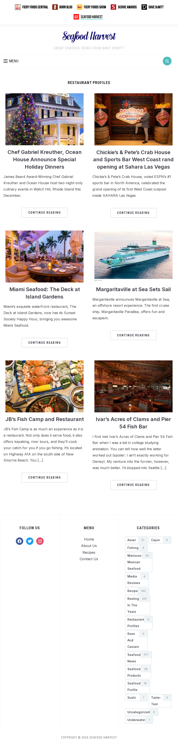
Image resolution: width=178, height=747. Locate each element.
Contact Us (89, 559)
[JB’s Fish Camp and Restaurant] (44, 363)
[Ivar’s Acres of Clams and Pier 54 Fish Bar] (133, 363)
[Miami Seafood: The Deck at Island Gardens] (44, 233)
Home (89, 539)
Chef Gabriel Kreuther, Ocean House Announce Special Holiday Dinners (45, 159)
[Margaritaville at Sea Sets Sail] (133, 233)
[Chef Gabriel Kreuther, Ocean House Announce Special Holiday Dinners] (44, 96)
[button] (10, 61)
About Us (89, 546)
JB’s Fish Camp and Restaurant (44, 419)
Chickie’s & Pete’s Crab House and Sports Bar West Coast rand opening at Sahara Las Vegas (133, 159)
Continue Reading (44, 212)
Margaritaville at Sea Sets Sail (133, 289)
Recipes (88, 552)
